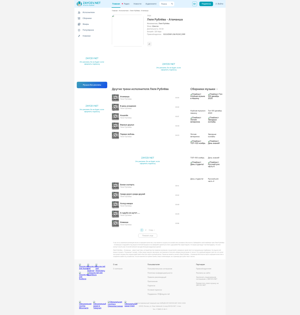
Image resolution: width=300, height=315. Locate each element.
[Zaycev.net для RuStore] (82, 276)
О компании (117, 269)
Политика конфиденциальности (160, 273)
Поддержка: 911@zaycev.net (159, 294)
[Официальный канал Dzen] (131, 303)
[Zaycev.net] (89, 4)
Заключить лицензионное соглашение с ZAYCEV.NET (206, 278)
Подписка (151, 286)
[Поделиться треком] (149, 44)
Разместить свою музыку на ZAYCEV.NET (207, 284)
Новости (137, 4)
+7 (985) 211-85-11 (161, 309)
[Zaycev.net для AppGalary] (99, 267)
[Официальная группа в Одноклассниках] (116, 303)
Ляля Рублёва (164, 23)
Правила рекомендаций (157, 277)
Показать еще (147, 236)
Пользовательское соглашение (160, 269)
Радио (126, 4)
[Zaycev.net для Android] (90, 267)
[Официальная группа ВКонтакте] (86, 303)
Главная (116, 4)
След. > (152, 230)
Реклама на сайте (203, 273)
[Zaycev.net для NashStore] (95, 276)
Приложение (153, 281)
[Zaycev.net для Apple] (82, 267)
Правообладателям (203, 269)
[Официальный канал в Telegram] (100, 303)
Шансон (155, 26)
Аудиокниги (151, 4)
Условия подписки (155, 290)
